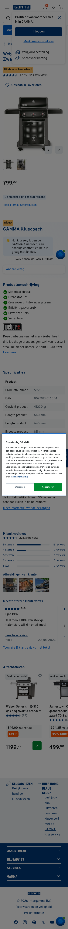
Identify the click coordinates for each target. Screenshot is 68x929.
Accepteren (48, 487)
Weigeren (20, 487)
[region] (34, 464)
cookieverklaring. (19, 477)
